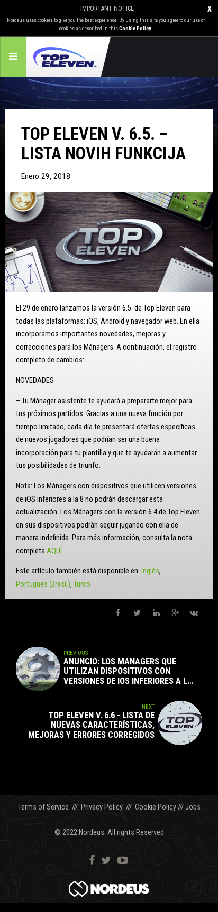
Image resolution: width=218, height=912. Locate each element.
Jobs (193, 807)
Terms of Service (43, 807)
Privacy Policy (102, 807)
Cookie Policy (135, 28)
